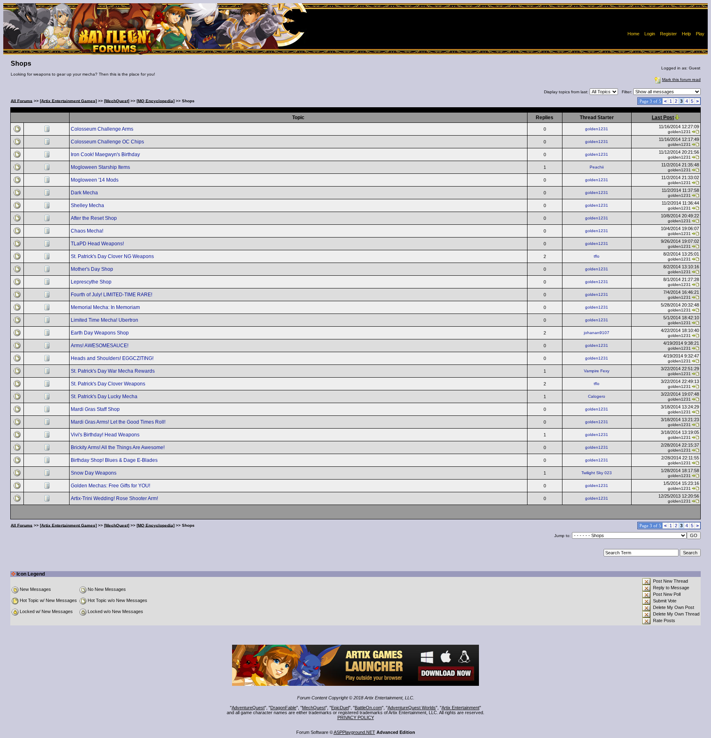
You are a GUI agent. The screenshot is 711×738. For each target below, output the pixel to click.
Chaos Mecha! (88, 231)
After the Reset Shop (94, 218)
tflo (596, 256)
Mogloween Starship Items (101, 167)
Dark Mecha (85, 193)
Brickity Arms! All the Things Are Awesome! (118, 447)
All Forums (22, 100)
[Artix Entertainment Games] (68, 100)
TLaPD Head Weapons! (98, 244)
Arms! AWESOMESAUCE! (100, 345)
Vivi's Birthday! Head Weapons (106, 435)
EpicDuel (340, 707)
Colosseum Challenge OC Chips (108, 142)
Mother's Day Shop (92, 269)
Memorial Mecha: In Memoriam (106, 307)
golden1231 (596, 129)
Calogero (596, 396)
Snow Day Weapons (94, 473)
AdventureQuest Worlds (412, 707)
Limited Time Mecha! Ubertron (105, 320)
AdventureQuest (248, 707)
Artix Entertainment (460, 707)
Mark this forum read (681, 79)
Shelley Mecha (88, 205)
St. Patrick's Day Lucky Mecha (105, 396)
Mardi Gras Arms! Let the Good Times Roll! (119, 422)
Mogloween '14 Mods (95, 180)
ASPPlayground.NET (354, 732)
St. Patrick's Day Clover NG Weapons (113, 256)
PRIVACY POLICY (355, 717)
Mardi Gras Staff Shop (96, 409)
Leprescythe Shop (92, 282)
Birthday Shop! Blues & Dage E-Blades (115, 460)
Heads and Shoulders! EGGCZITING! (113, 358)
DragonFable (283, 707)
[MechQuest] (116, 100)
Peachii (597, 167)
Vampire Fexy (596, 371)
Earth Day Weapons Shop (100, 333)
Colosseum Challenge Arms (103, 129)
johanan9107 (596, 332)
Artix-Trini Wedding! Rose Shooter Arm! (115, 498)
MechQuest (313, 707)
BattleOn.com (368, 707)
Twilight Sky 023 (596, 472)
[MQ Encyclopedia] (155, 100)
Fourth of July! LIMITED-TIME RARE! (112, 295)
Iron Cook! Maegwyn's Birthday (106, 154)
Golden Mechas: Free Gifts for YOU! (111, 486)
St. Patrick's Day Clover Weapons (108, 384)
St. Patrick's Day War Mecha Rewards (113, 371)
